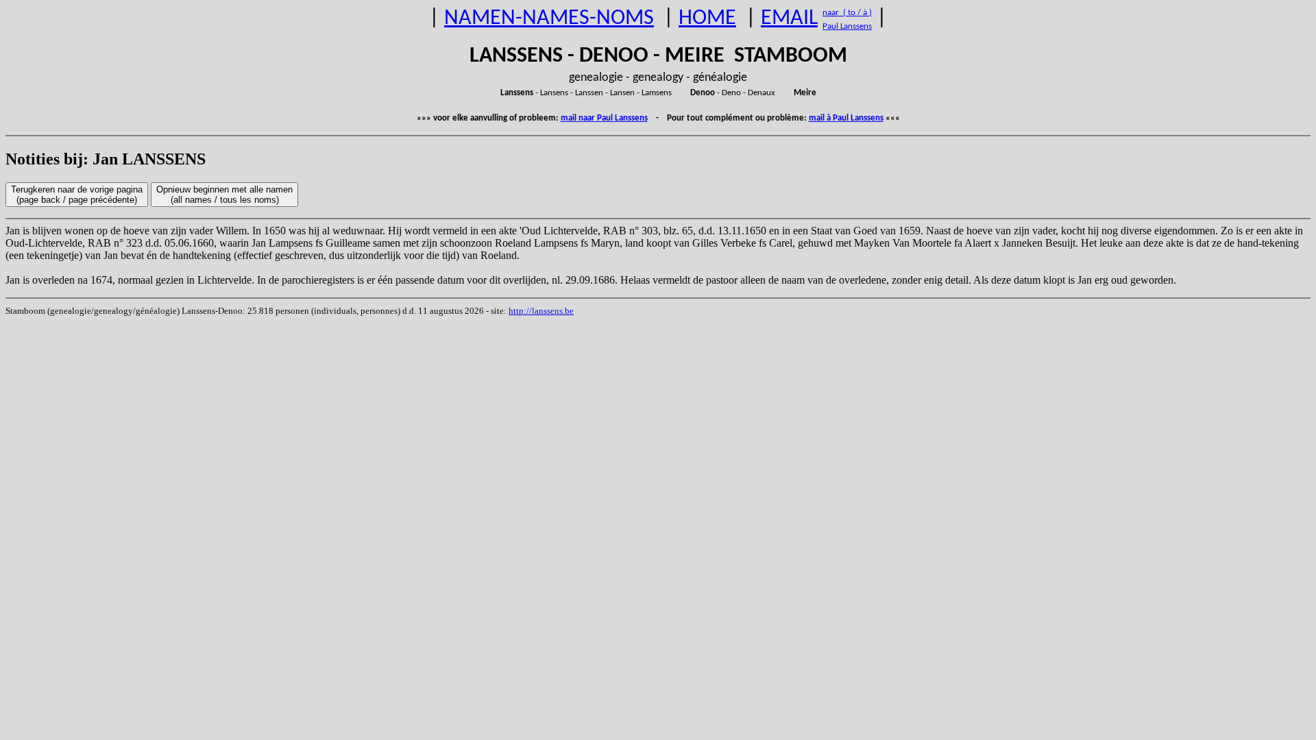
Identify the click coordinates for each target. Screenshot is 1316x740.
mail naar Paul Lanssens (604, 118)
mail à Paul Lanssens (846, 118)
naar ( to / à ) (847, 12)
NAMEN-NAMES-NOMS (549, 18)
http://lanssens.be (541, 311)
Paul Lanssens (847, 26)
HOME (707, 18)
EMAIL (789, 18)
